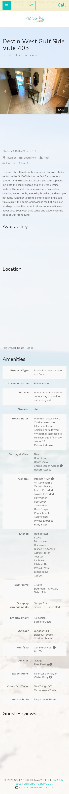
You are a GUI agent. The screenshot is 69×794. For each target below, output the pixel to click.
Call (62, 5)
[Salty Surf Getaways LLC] (34, 19)
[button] (5, 91)
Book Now (24, 5)
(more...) (23, 163)
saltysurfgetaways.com (36, 787)
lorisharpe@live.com (39, 783)
